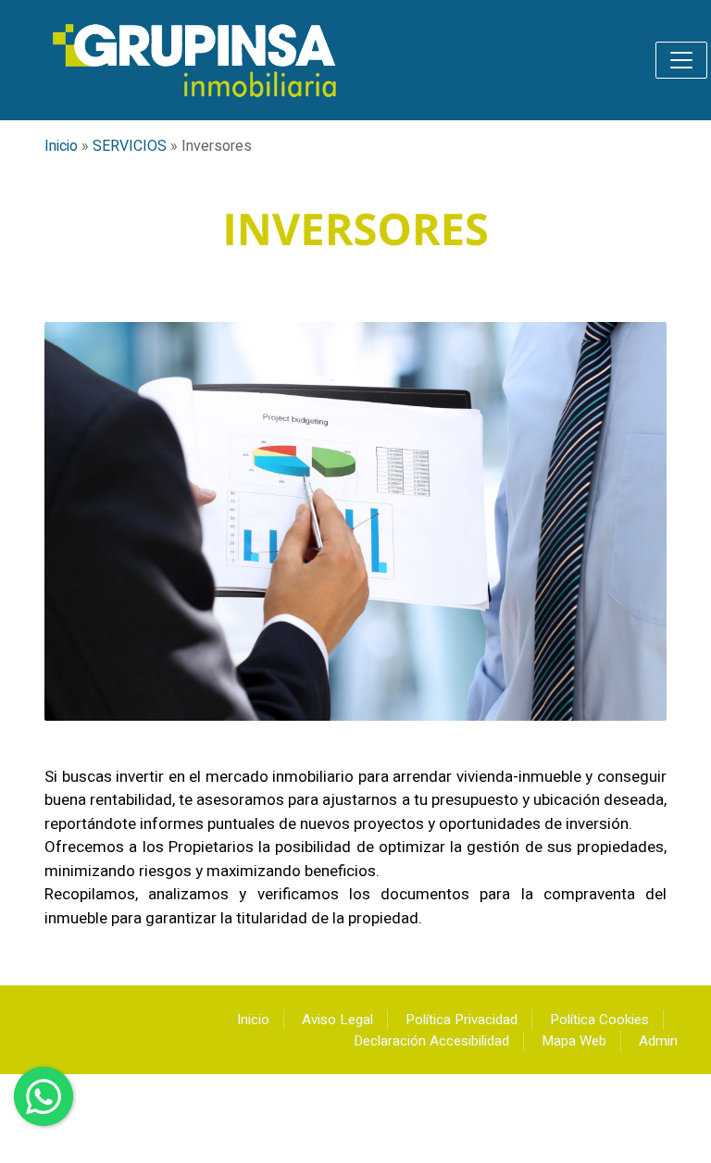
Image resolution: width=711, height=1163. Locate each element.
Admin (658, 1041)
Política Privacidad (461, 1019)
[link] (196, 60)
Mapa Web (574, 1041)
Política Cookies (599, 1019)
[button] (681, 60)
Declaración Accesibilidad (431, 1041)
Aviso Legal (337, 1019)
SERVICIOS (130, 146)
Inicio (61, 146)
